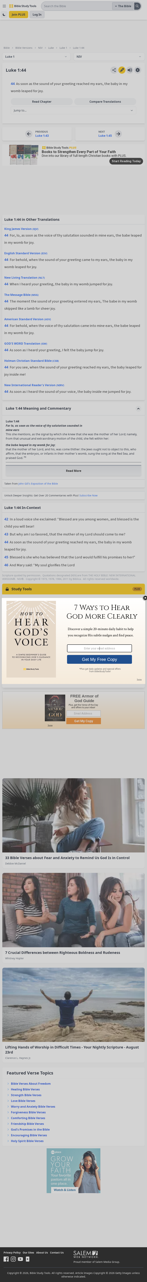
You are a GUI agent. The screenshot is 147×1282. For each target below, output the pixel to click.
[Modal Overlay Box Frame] (73, 641)
